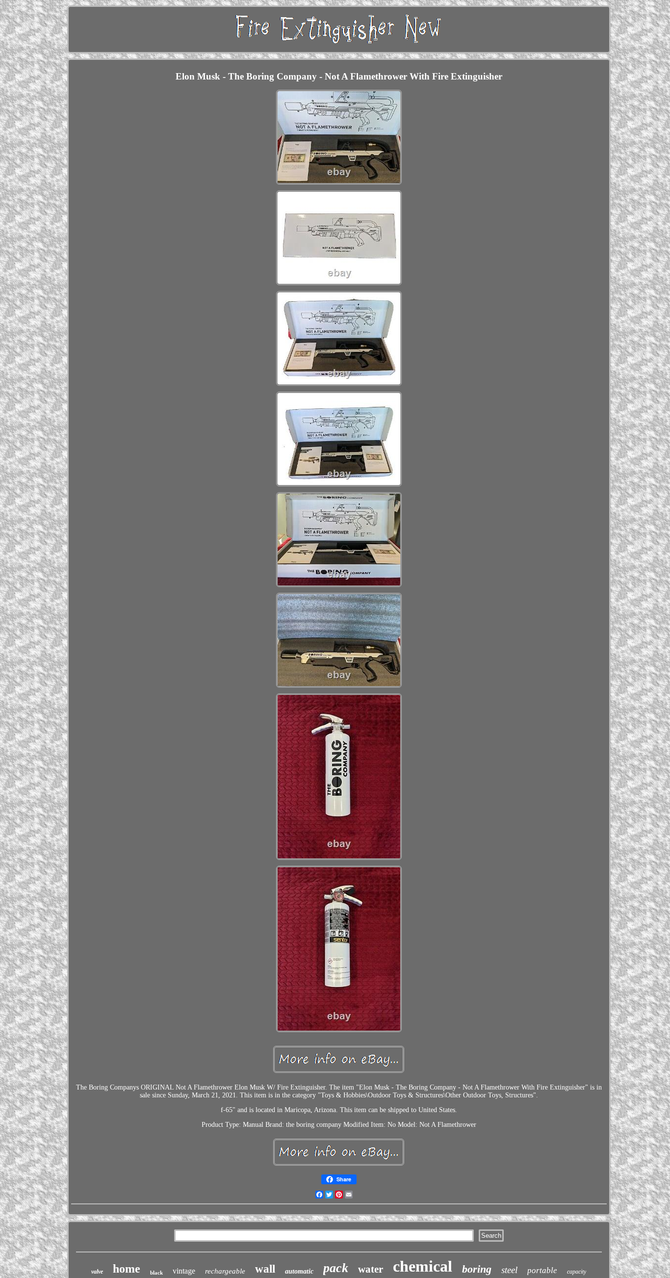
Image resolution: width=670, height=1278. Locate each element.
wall (265, 1269)
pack (335, 1268)
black (156, 1273)
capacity (576, 1271)
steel (509, 1270)
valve (97, 1271)
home (126, 1268)
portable (542, 1270)
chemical (422, 1266)
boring (476, 1269)
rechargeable (225, 1271)
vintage (184, 1271)
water (370, 1269)
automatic (299, 1271)
